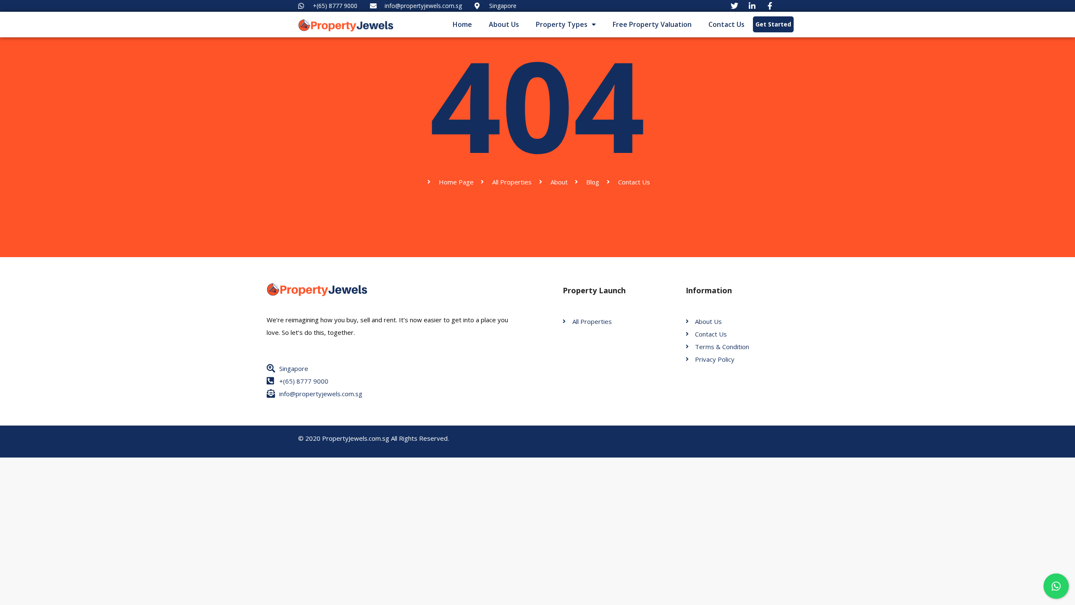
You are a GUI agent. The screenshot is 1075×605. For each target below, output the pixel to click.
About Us (504, 24)
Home (462, 24)
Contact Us (726, 24)
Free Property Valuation (652, 24)
